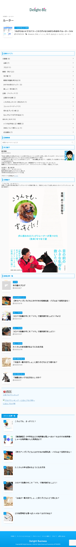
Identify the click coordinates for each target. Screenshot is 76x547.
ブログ (54, 536)
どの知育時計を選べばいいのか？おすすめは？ (33, 513)
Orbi (36, 34)
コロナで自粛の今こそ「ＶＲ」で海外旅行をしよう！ (34, 331)
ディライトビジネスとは (23, 536)
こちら (16, 175)
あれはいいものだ (57, 34)
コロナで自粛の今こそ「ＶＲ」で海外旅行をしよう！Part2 (37, 316)
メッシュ (42, 34)
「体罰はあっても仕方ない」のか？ (27, 377)
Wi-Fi (48, 34)
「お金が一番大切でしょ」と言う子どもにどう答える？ (35, 362)
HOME (12, 536)
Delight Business (38, 541)
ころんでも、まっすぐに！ (25, 421)
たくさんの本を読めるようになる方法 (28, 347)
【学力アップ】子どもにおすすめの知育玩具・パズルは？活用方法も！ (41, 301)
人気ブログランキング (11, 395)
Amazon (31, 34)
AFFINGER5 (57, 544)
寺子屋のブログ (19, 285)
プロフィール (36, 536)
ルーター (68, 34)
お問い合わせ (61, 536)
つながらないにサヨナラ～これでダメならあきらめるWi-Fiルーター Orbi (43, 31)
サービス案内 (45, 536)
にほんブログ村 (9, 404)
